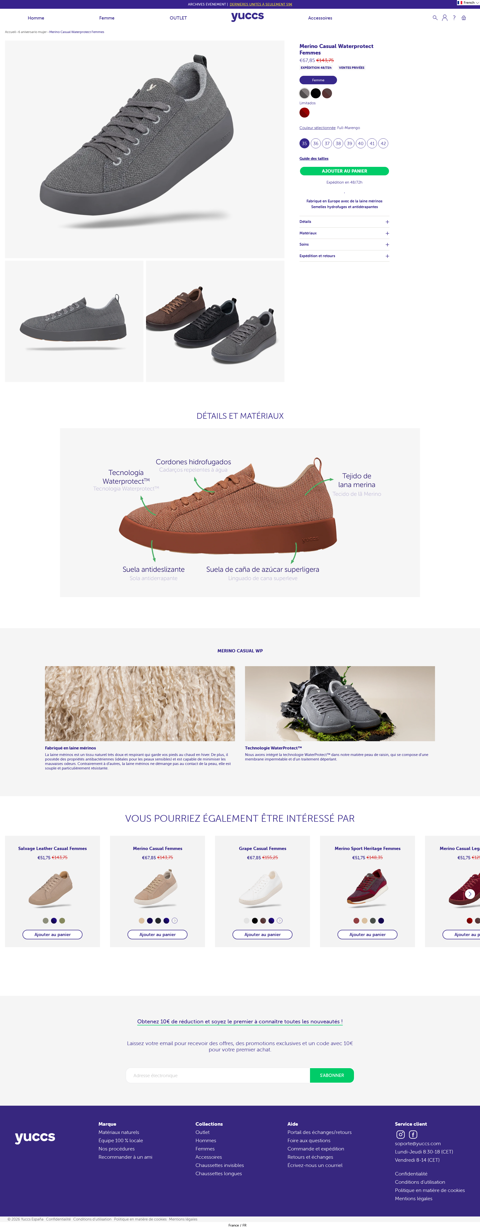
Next (175, 921)
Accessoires (320, 18)
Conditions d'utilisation (420, 1182)
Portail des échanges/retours (320, 1132)
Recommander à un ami (125, 1157)
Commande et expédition (316, 1148)
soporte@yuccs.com (418, 1143)
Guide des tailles (314, 158)
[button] (468, 2)
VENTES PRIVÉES (351, 68)
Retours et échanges (310, 1157)
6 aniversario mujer (32, 32)
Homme (36, 18)
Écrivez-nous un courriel (315, 1165)
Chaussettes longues (219, 1173)
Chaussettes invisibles (220, 1165)
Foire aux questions (309, 1140)
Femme (106, 18)
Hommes (206, 1140)
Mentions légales (413, 1198)
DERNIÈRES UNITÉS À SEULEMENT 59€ (261, 4)
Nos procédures (116, 1148)
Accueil (10, 32)
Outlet (203, 1132)
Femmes (205, 1148)
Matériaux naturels (118, 1132)
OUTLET (178, 18)
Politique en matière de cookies (430, 1190)
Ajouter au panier (52, 934)
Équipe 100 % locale (120, 1140)
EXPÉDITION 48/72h (316, 68)
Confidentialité (411, 1173)
